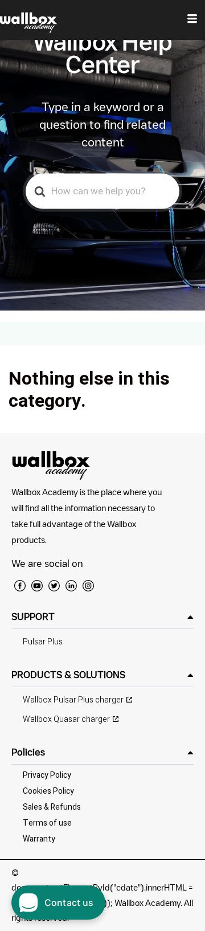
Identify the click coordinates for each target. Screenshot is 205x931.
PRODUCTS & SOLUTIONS (68, 674)
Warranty (39, 839)
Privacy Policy (47, 775)
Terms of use (47, 823)
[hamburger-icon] (192, 20)
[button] (102, 616)
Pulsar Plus (43, 642)
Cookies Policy (48, 791)
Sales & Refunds (52, 807)
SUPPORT (33, 616)
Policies (28, 752)
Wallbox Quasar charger (66, 719)
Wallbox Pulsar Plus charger (73, 700)
